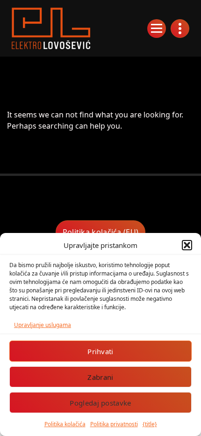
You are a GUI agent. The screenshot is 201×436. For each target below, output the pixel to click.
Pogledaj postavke (100, 402)
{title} (150, 424)
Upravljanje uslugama (42, 325)
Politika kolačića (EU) (101, 232)
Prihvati (100, 351)
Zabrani (100, 377)
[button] (187, 245)
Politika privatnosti (114, 424)
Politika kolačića (65, 424)
